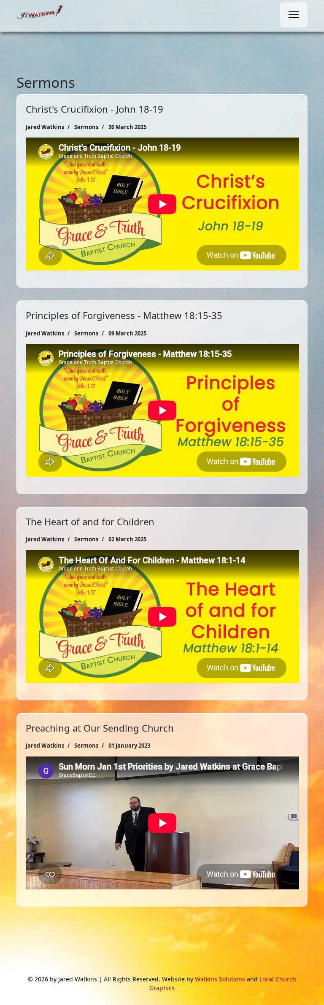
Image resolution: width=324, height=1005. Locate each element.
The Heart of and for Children (90, 521)
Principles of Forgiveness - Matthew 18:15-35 (124, 315)
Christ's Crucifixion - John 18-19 (94, 109)
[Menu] (294, 14)
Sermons (86, 127)
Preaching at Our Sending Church (100, 727)
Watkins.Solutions (220, 979)
